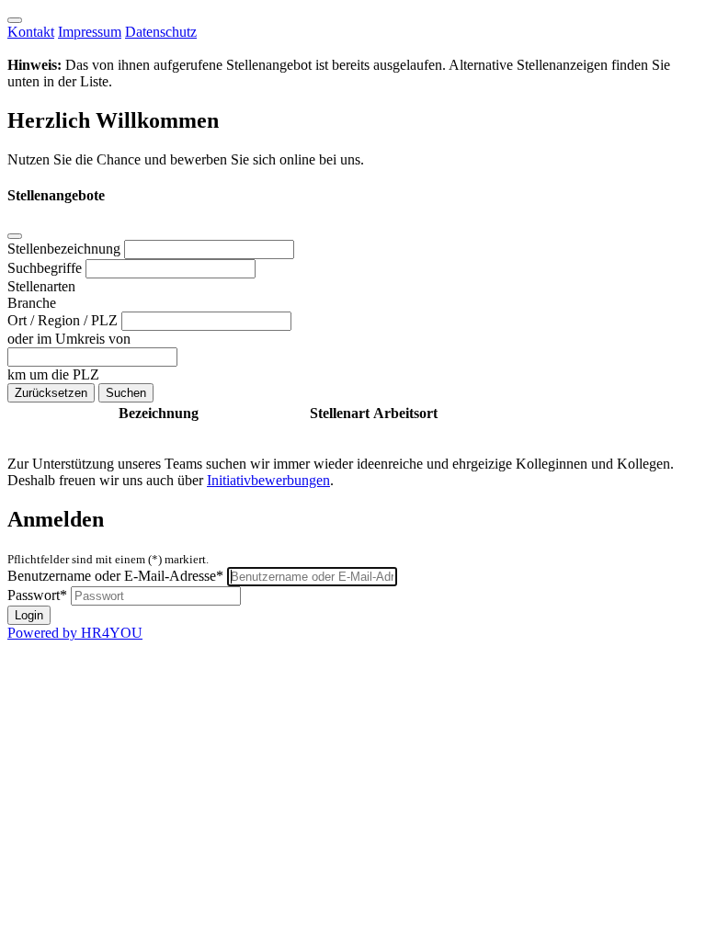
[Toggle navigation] (14, 20)
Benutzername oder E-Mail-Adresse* (115, 576)
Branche (31, 303)
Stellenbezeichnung (65, 248)
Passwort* (37, 595)
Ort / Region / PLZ (64, 320)
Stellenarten (41, 286)
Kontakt (30, 32)
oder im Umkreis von (69, 338)
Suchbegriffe (46, 268)
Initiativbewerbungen (268, 480)
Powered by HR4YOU (74, 633)
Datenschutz (161, 32)
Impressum (89, 32)
